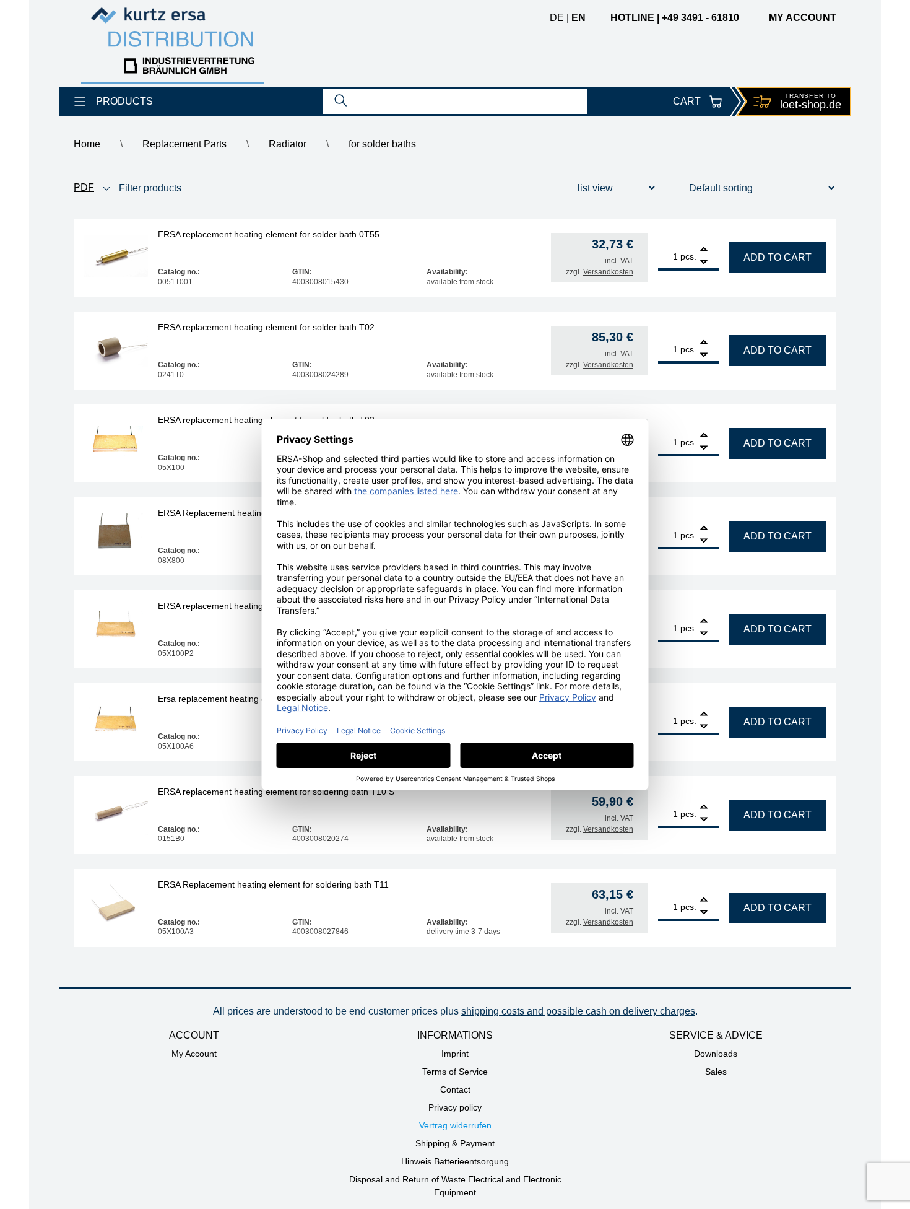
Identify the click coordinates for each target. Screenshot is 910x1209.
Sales (716, 1071)
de (557, 17)
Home (87, 144)
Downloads (715, 1053)
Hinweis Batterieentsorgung (455, 1161)
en (578, 17)
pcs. (688, 256)
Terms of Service (455, 1071)
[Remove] (704, 262)
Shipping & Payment (455, 1143)
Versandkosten (608, 272)
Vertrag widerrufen (455, 1125)
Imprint (455, 1053)
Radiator (287, 144)
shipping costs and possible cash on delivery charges (578, 1011)
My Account (194, 1053)
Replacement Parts (184, 144)
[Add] (704, 250)
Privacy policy (455, 1107)
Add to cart (777, 257)
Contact (455, 1089)
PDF (84, 187)
